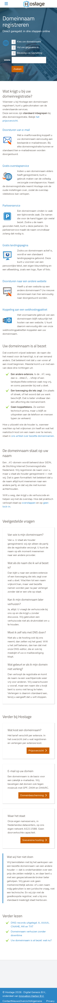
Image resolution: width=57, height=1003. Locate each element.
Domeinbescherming (32, 795)
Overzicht (25, 1001)
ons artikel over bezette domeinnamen (32, 436)
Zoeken (17, 69)
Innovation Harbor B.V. (31, 996)
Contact (7, 1001)
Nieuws (15, 1001)
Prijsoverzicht (36, 750)
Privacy (50, 1001)
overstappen (29, 503)
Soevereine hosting (33, 840)
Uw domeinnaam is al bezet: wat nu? (31, 940)
